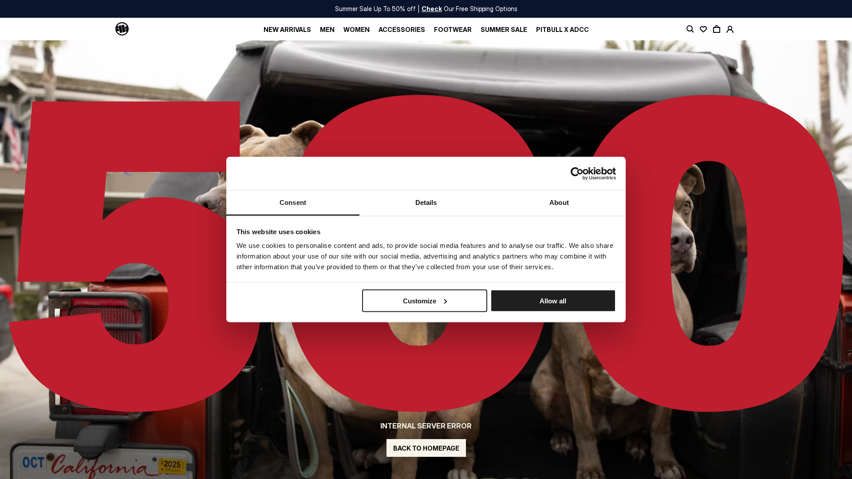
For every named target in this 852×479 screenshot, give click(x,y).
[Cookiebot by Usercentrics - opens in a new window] (577, 173)
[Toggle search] (690, 29)
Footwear (453, 29)
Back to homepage (426, 448)
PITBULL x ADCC (562, 29)
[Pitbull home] (122, 29)
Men (327, 29)
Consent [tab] (293, 202)
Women (356, 29)
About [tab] (559, 202)
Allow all (553, 300)
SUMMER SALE (504, 29)
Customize (419, 300)
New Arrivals (287, 29)
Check (432, 8)
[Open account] (730, 29)
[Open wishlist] (703, 29)
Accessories (402, 29)
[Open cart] (716, 29)
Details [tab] (426, 202)
